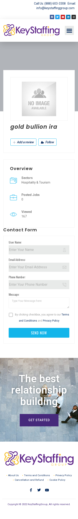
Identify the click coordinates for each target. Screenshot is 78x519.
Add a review (25, 142)
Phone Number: (17, 277)
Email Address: (17, 259)
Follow (49, 142)
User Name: (15, 242)
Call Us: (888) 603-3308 (51, 3)
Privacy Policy (51, 320)
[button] (69, 30)
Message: (14, 294)
